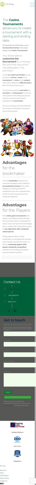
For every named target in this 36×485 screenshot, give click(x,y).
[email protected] (14, 289)
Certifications (4, 475)
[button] (32, 4)
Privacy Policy (4, 478)
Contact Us (3, 481)
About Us (3, 470)
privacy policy (9, 405)
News (2, 473)
